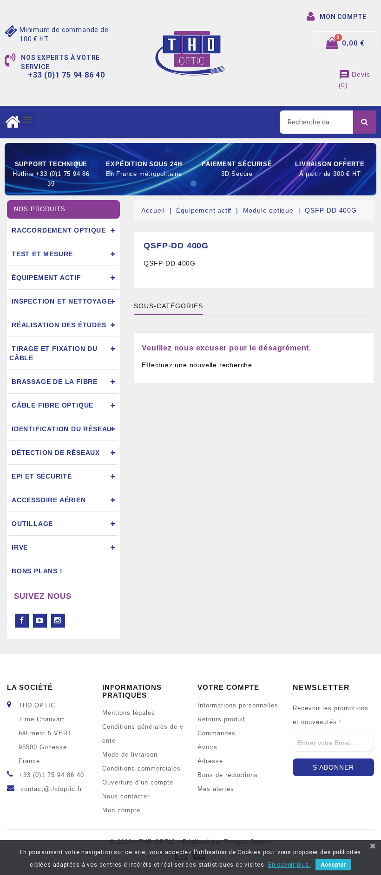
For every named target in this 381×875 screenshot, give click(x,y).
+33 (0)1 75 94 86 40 (51, 775)
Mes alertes (215, 789)
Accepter (333, 865)
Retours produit (221, 719)
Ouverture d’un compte (137, 782)
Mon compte (121, 810)
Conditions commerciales (141, 768)
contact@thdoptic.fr (51, 789)
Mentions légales (128, 713)
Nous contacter (126, 796)
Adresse (210, 761)
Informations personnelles (237, 705)
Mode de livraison (130, 755)
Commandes (216, 733)
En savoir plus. (289, 865)
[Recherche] (364, 122)
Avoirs (207, 747)
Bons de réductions (227, 775)
